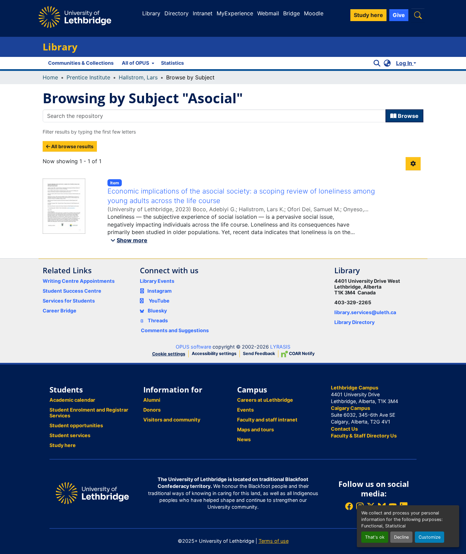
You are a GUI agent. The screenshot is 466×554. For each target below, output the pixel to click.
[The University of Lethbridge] (92, 493)
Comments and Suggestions (175, 330)
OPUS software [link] (193, 347)
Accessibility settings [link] (214, 353)
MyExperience (235, 13)
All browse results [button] (71, 146)
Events (245, 410)
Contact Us (344, 429)
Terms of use (274, 541)
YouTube (159, 301)
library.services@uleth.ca (365, 312)
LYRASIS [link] (280, 347)
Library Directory (354, 322)
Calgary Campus (350, 408)
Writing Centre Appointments (79, 281)
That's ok (374, 537)
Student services (69, 435)
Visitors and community (171, 419)
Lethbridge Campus (354, 387)
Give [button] (399, 15)
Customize (429, 537)
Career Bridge (59, 310)
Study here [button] (368, 15)
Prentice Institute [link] (88, 77)
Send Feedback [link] (259, 353)
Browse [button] (407, 115)
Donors (152, 410)
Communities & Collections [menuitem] (81, 63)
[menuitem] (137, 63)
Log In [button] (404, 63)
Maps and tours (255, 429)
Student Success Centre (72, 291)
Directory (176, 13)
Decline (401, 537)
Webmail (268, 13)
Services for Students (69, 301)
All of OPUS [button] (135, 63)
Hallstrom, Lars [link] (138, 77)
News (244, 439)
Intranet (203, 13)
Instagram (159, 291)
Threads (157, 320)
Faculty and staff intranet (267, 419)
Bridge (291, 13)
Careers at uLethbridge (265, 400)
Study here (62, 445)
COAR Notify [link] (301, 353)
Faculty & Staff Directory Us (364, 435)
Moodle (313, 13)
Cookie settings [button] (168, 353)
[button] (418, 15)
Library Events (157, 281)
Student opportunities (76, 425)
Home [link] (50, 77)
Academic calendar (72, 400)
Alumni (151, 400)
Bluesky (157, 310)
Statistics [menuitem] (172, 63)
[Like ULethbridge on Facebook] (349, 506)
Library (151, 13)
